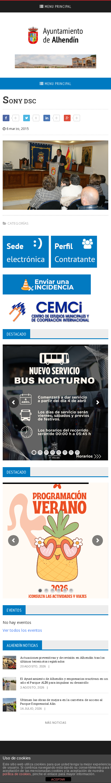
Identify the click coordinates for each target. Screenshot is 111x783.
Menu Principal (57, 6)
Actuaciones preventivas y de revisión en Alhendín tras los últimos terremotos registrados (62, 659)
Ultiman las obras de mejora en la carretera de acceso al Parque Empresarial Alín (61, 701)
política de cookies (17, 774)
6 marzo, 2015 (17, 128)
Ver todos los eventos (22, 630)
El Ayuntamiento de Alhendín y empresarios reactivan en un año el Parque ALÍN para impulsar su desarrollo (64, 680)
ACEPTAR (58, 779)
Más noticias (55, 722)
